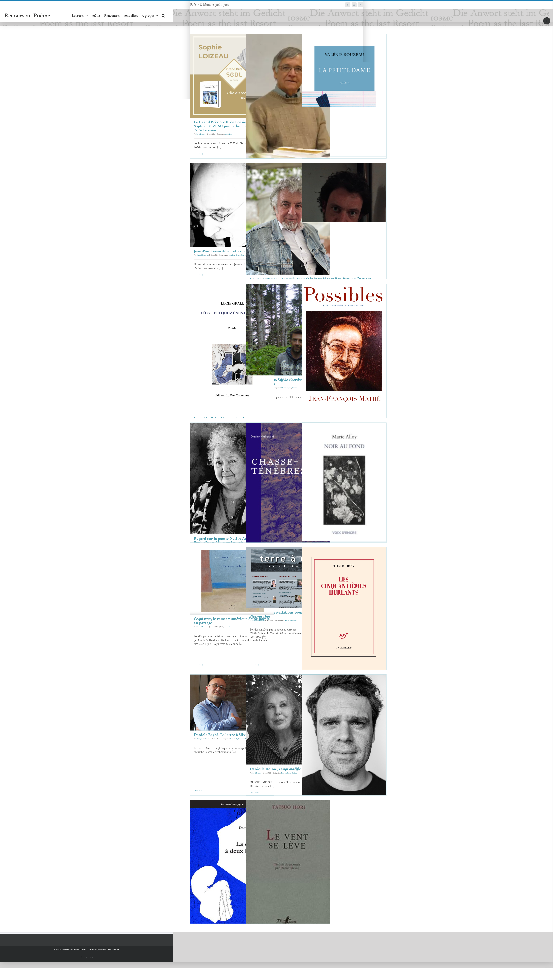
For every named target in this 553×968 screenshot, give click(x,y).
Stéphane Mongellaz (347, 225)
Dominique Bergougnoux (235, 871)
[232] (232, 76)
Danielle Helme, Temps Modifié (284, 715)
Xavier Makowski (292, 491)
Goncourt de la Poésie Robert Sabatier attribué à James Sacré (284, 94)
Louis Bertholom (285, 225)
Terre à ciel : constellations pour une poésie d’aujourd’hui (284, 573)
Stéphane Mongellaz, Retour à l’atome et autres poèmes (340, 214)
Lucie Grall (235, 355)
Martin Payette (285, 336)
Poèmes (240, 211)
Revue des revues (344, 364)
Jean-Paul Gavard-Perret (229, 211)
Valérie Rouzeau (347, 101)
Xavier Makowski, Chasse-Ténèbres (284, 480)
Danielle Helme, (275, 769)
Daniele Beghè (225, 709)
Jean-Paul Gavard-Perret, (225, 251)
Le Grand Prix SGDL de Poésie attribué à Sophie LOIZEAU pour (230, 126)
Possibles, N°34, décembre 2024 (340, 353)
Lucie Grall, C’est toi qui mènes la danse (228, 344)
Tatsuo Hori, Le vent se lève (284, 864)
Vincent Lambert (347, 743)
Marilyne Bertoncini (203, 739)
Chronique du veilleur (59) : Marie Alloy (340, 477)
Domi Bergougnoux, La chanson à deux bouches (228, 861)
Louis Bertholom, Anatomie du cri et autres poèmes (284, 214)
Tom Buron (353, 617)
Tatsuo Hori (292, 875)
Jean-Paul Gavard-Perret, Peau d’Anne (228, 200)
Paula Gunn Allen (239, 487)
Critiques (338, 101)
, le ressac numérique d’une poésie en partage (232, 620)
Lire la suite (198, 154)
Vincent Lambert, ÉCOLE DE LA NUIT (340, 733)
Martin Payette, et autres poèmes (282, 381)
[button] (163, 15)
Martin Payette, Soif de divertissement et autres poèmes (284, 325)
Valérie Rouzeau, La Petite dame (340, 91)
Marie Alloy (352, 488)
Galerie (236, 69)
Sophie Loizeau (343, 617)
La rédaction (200, 134)
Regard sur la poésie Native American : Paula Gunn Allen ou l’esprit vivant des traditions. (228, 472)
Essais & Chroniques (226, 487)
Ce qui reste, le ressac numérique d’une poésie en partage (228, 576)
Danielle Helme (285, 726)
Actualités (232, 84)
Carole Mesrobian (202, 255)
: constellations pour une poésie (286, 614)
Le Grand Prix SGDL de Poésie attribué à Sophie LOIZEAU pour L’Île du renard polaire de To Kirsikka (228, 69)
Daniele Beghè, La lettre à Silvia (228, 698)
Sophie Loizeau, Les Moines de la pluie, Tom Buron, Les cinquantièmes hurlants (340, 602)
